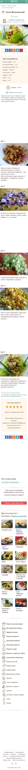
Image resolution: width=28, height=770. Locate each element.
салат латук (23, 394)
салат (10, 394)
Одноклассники (13, 50)
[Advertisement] (14, 120)
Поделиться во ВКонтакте (6, 50)
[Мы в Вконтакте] (12, 764)
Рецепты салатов (15, 393)
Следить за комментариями (11, 482)
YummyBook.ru (14, 1)
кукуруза (6, 394)
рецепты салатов (5, 396)
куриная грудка (16, 394)
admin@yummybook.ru (14, 427)
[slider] (14, 407)
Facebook (10, 50)
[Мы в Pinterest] (16, 764)
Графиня (13, 87)
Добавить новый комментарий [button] (14, 503)
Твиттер (17, 50)
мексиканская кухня (15, 396)
